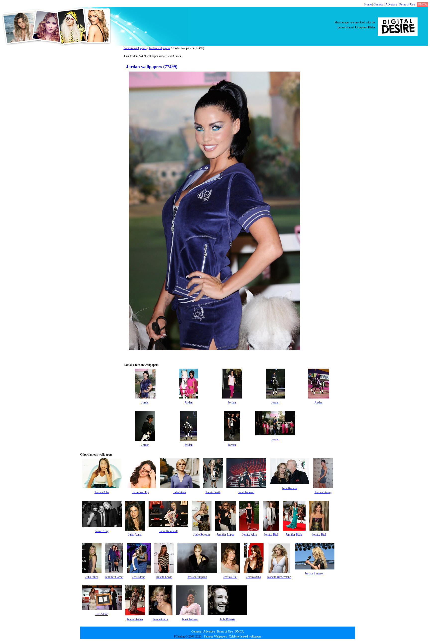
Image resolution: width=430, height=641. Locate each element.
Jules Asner (135, 534)
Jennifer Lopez (225, 534)
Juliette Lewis (164, 577)
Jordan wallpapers (159, 48)
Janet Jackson (246, 492)
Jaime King (101, 531)
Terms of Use (407, 4)
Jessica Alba (102, 492)
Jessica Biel (271, 534)
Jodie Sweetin (201, 534)
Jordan (145, 402)
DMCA (422, 4)
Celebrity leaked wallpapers (245, 636)
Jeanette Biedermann (279, 577)
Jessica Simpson (197, 577)
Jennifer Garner (114, 577)
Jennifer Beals (294, 534)
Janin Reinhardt (168, 531)
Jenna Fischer (135, 619)
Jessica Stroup (323, 492)
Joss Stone (138, 577)
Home (368, 4)
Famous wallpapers (135, 48)
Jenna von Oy (140, 492)
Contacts (379, 4)
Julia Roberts (289, 488)
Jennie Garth (213, 492)
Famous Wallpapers (215, 636)
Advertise (391, 4)
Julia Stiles (179, 492)
